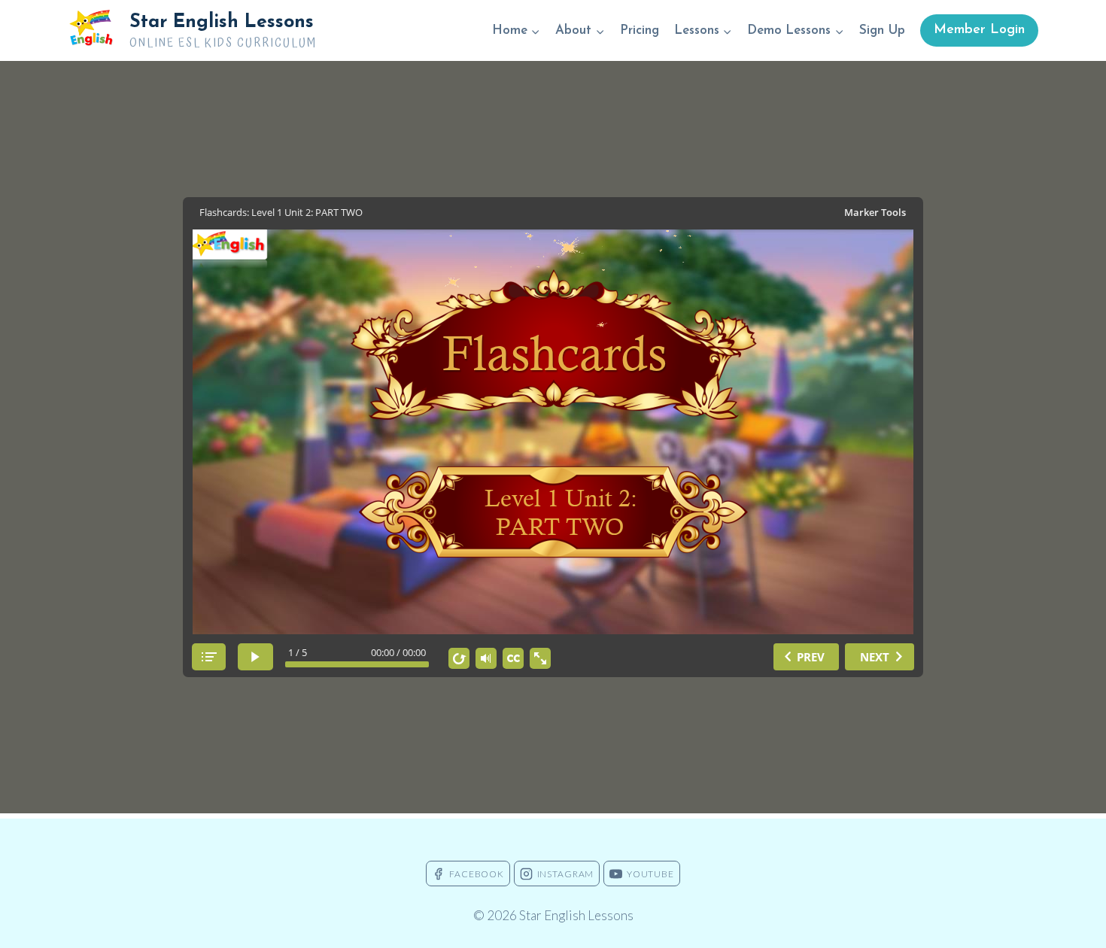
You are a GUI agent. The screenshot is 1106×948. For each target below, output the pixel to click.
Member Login (979, 30)
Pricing (639, 30)
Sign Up (882, 30)
